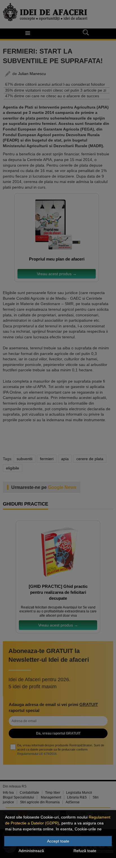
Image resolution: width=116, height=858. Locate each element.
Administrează (31, 850)
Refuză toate (84, 850)
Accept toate (58, 841)
